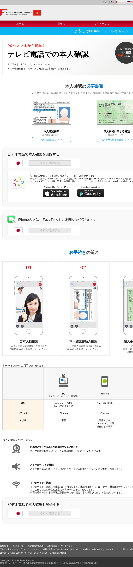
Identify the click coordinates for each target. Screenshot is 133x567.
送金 (60, 23)
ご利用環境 (52, 546)
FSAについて (17, 546)
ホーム (20, 23)
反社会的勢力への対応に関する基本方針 (60, 549)
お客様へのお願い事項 (92, 549)
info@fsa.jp (61, 553)
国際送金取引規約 (8, 549)
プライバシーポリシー (29, 549)
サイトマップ (67, 546)
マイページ (100, 23)
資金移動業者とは (35, 546)
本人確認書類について (51, 139)
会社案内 (4, 546)
